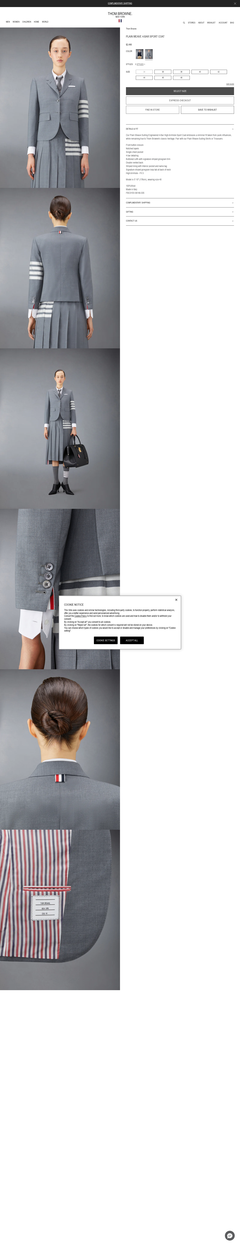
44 (144, 78)
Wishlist (211, 22)
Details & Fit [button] (132, 129)
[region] (120, 622)
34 (144, 72)
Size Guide (230, 84)
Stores (191, 22)
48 (181, 78)
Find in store (152, 109)
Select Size (180, 91)
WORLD (46, 22)
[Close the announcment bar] (235, 3)
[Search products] (184, 23)
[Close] (176, 600)
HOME (37, 22)
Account (223, 22)
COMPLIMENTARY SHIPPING (120, 3)
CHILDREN (26, 22)
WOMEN (16, 22)
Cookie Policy (80, 615)
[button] (230, 1236)
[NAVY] (139, 54)
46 (163, 78)
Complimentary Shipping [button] (138, 203)
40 (200, 72)
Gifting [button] (129, 212)
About (201, 22)
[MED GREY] (149, 54)
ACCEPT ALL (132, 640)
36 (163, 72)
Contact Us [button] (131, 221)
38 (181, 72)
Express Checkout (180, 100)
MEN (8, 22)
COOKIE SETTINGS (105, 640)
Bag (232, 22)
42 (218, 72)
